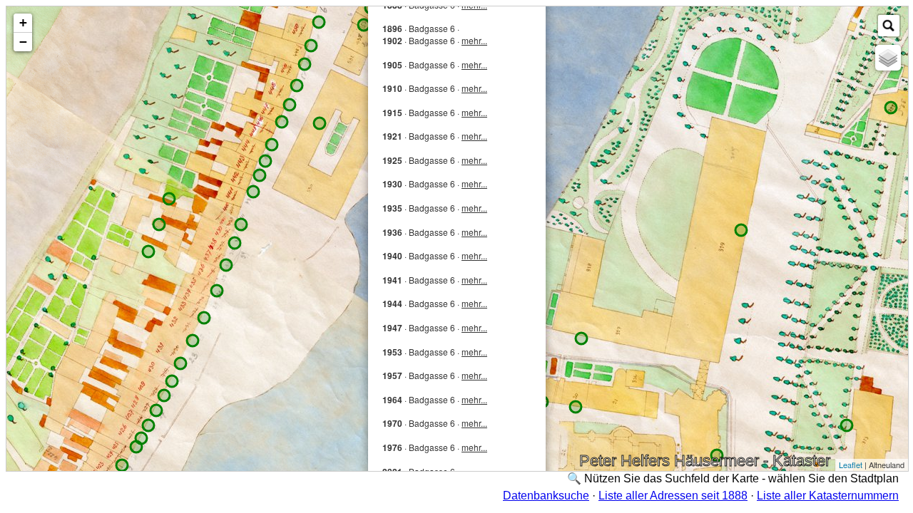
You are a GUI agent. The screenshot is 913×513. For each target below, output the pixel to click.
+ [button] (23, 22)
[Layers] (888, 58)
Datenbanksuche (546, 495)
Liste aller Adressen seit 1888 (673, 495)
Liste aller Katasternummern (828, 495)
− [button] (23, 41)
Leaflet (850, 464)
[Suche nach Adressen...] (888, 25)
